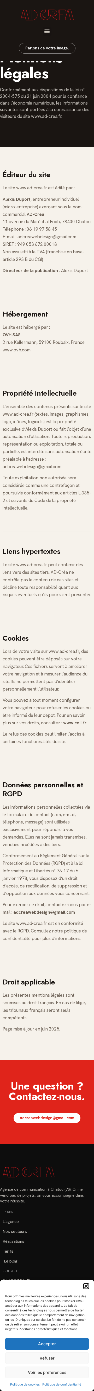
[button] (86, 1286)
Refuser (47, 1358)
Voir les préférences (47, 1372)
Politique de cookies (25, 1384)
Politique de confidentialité (61, 1384)
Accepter (47, 1343)
